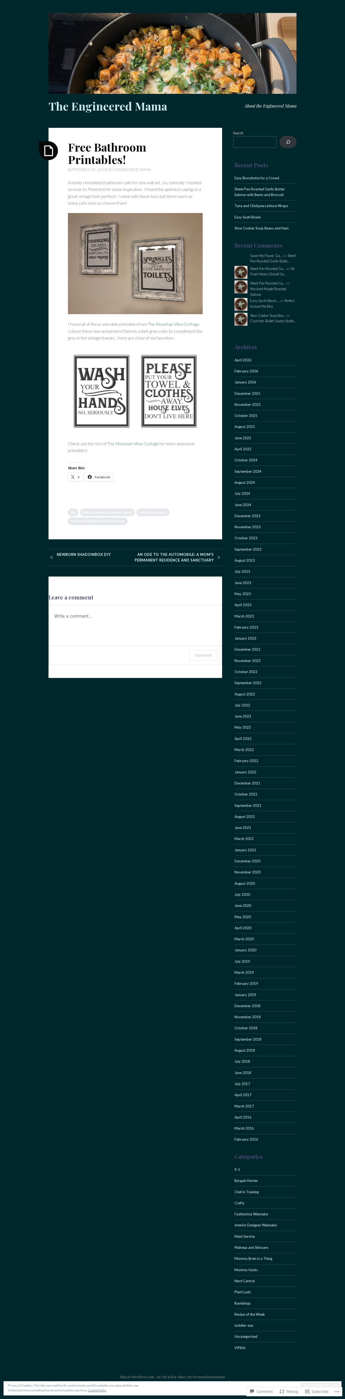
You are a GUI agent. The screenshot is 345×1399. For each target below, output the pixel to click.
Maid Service (244, 1236)
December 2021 (247, 783)
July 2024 (242, 493)
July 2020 (242, 894)
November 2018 (247, 1017)
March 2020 (244, 939)
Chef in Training (246, 1192)
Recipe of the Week (249, 1314)
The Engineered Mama (108, 106)
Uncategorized (245, 1336)
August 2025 (244, 426)
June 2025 (242, 438)
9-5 (237, 1169)
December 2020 (247, 861)
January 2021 (245, 850)
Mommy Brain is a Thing (253, 1258)
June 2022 (242, 716)
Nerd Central (244, 1281)
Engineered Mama (132, 169)
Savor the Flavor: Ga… (266, 255)
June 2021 (242, 827)
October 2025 (245, 415)
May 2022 (242, 727)
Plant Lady (242, 1292)
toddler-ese (243, 1325)
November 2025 (247, 404)
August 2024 (244, 482)
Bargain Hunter (246, 1180)
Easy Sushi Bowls (247, 217)
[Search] (288, 142)
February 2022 (246, 761)
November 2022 (247, 661)
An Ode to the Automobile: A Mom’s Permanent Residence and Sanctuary (174, 557)
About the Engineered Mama (270, 106)
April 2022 (242, 738)
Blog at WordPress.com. (137, 1376)
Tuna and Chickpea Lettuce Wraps (261, 206)
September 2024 (247, 471)
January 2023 (245, 638)
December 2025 (247, 393)
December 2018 (247, 1006)
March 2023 (244, 616)
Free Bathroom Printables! (107, 153)
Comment (203, 655)
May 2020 (242, 917)
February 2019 (246, 983)
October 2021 (245, 794)
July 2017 (242, 1084)
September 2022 (247, 683)
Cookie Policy (97, 1390)
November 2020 (247, 872)
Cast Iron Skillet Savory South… (273, 321)
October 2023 (245, 538)
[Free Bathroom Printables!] (48, 150)
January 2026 (245, 382)
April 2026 (242, 360)
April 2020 (242, 928)
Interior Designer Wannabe (255, 1225)
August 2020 (244, 883)
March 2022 (244, 749)
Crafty (239, 1203)
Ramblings (242, 1303)
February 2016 (246, 1139)
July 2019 (242, 961)
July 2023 (242, 571)
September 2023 (247, 549)
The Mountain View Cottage (173, 324)
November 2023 (247, 527)
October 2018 (245, 1028)
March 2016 (244, 1128)
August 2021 (244, 816)
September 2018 (247, 1039)
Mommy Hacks (246, 1270)
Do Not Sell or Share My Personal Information (191, 1376)
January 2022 (245, 772)
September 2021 (247, 805)
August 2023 (244, 560)
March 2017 (244, 1106)
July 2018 (242, 1061)
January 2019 (245, 995)
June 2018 (242, 1073)
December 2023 (247, 516)
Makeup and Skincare (251, 1247)
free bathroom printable (107, 512)
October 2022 (245, 672)
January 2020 (245, 950)
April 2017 (242, 1095)
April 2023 (242, 605)
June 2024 (242, 505)
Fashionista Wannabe (251, 1214)
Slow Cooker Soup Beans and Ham (261, 228)
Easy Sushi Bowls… (264, 301)
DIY (73, 512)
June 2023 (242, 583)
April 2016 (242, 1117)
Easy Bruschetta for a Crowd (256, 178)
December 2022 (247, 649)
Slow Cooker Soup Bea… (268, 315)
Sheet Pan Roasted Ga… (267, 268)
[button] (101, 391)
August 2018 (244, 1050)
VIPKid (239, 1348)
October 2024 (245, 460)
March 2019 (244, 972)
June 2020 (242, 905)
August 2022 (244, 694)
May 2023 (242, 594)
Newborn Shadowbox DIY (84, 554)
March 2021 (244, 838)
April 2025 (242, 449)
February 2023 (246, 627)
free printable (153, 512)
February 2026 (246, 371)
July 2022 (242, 705)
